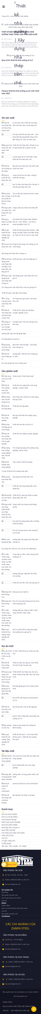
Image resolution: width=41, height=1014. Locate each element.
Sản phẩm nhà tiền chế (10, 895)
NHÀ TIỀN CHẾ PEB (8, 830)
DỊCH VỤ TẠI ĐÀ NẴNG (10, 817)
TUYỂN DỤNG (6, 843)
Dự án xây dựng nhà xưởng (11, 898)
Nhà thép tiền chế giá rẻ (10, 827)
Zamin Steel (6, 905)
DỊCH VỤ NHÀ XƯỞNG (9, 814)
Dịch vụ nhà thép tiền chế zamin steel (14, 908)
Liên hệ (4, 900)
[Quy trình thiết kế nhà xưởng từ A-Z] (20, 55)
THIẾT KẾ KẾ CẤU (8, 835)
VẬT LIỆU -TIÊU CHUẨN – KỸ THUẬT (14, 846)
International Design (9, 820)
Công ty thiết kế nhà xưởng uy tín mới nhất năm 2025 (20, 92)
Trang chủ (5, 16)
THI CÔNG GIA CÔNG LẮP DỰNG (13, 833)
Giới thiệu (5, 892)
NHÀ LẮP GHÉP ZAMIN (10, 825)
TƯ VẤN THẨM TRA (8, 841)
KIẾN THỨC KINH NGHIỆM (11, 822)
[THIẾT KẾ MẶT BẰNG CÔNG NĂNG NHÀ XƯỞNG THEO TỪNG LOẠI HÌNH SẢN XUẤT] (20, 26)
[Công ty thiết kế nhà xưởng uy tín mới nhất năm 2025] (20, 85)
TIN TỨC (5, 838)
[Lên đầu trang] (33, 1009)
